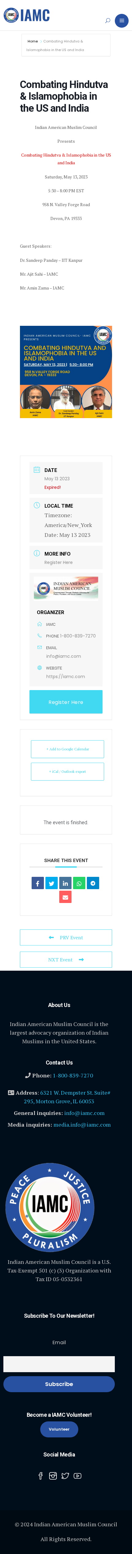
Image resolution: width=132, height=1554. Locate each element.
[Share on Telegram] (93, 883)
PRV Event (71, 937)
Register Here (59, 562)
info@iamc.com (63, 656)
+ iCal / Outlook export (67, 771)
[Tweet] (51, 883)
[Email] (65, 897)
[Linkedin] (65, 883)
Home (33, 41)
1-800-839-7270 (78, 636)
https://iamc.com (65, 676)
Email (59, 1342)
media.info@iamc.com (82, 1124)
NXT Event (60, 959)
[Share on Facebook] (38, 883)
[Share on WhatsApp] (79, 883)
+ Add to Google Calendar (67, 749)
